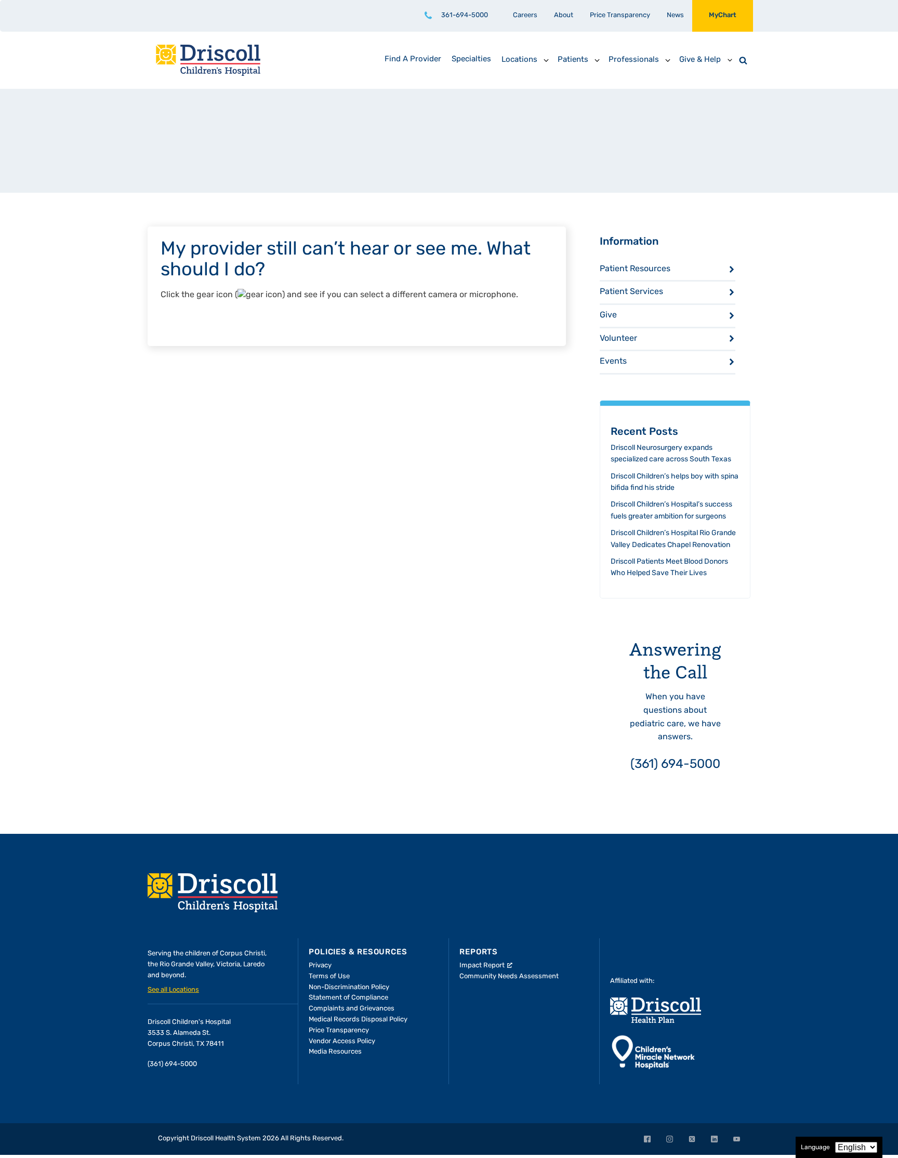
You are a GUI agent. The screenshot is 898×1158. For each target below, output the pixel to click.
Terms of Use (329, 976)
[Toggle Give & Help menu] (729, 60)
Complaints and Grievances (351, 1008)
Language (815, 1147)
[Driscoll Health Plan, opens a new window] (655, 1010)
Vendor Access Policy (342, 1041)
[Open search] (743, 60)
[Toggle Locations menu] (546, 60)
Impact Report (482, 965)
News (675, 15)
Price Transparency (620, 15)
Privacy (320, 965)
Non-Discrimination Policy (349, 987)
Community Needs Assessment (509, 976)
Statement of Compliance (348, 997)
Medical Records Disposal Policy (358, 1019)
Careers (525, 15)
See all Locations (173, 990)
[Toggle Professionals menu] (668, 60)
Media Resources (335, 1051)
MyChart (722, 15)
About (563, 15)
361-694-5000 (464, 15)
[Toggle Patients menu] (597, 60)
